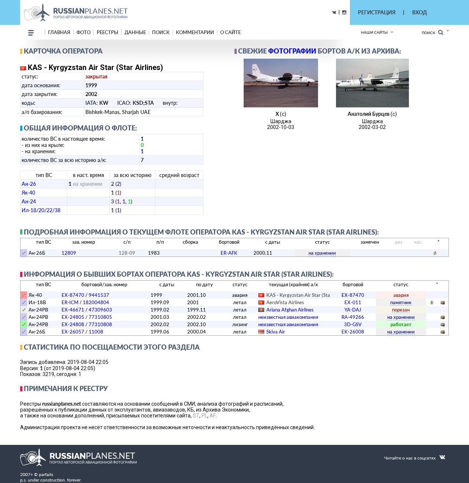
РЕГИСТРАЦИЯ (376, 12)
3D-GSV (353, 324)
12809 (69, 253)
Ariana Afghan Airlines (290, 310)
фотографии (292, 51)
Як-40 (28, 192)
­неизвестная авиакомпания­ (288, 317)
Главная (59, 32)
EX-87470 (73, 295)
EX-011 (352, 302)
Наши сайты (374, 32)
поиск (161, 32)
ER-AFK (229, 253)
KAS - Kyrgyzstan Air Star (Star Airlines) (308, 295)
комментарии (195, 32)
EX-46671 (73, 310)
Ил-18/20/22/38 (41, 210)
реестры (107, 32)
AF (213, 416)
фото (84, 32)
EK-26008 (352, 332)
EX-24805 (73, 317)
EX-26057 (73, 332)
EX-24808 (73, 324)
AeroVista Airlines (285, 302)
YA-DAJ (352, 310)
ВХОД (419, 12)
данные (135, 32)
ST (196, 416)
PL (204, 416)
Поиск (430, 32)
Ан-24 (29, 201)
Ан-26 (29, 184)
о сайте (230, 32)
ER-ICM (70, 302)
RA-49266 (352, 317)
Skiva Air (275, 332)
